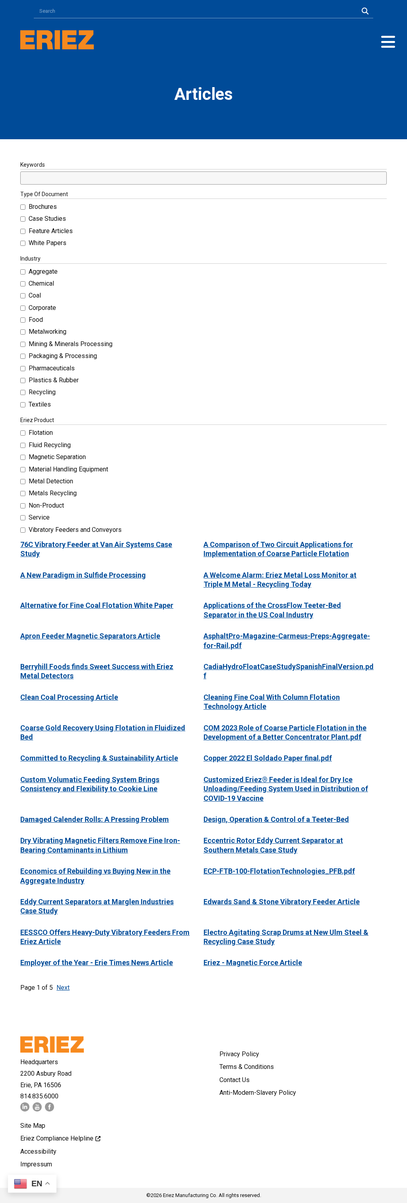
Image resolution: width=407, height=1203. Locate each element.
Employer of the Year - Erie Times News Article (96, 962)
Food (36, 319)
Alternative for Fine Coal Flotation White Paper (96, 605)
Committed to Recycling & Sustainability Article (99, 758)
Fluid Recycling (50, 445)
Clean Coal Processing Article (69, 697)
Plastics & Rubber (54, 380)
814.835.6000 (39, 1096)
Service (39, 517)
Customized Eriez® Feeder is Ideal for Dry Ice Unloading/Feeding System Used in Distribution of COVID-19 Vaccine (286, 788)
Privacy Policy (239, 1054)
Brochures (43, 206)
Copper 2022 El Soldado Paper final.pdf (268, 758)
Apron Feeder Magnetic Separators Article (90, 636)
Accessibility (38, 1151)
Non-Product (46, 505)
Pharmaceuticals (52, 368)
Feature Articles (51, 231)
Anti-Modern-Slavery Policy (257, 1092)
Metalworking (47, 331)
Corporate (42, 307)
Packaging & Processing (63, 356)
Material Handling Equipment (68, 469)
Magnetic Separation (57, 457)
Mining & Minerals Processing (70, 344)
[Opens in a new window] (24, 1109)
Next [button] (63, 987)
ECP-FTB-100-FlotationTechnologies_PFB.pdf (279, 871)
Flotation (41, 432)
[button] (388, 42)
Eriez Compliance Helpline (56, 1138)
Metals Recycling (53, 493)
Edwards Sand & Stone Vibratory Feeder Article (282, 901)
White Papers (47, 243)
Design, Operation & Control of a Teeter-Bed (276, 819)
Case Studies (47, 218)
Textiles (40, 404)
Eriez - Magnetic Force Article (253, 962)
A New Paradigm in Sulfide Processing (83, 575)
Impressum (36, 1164)
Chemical (41, 283)
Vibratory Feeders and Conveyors (75, 529)
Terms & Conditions (246, 1067)
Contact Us (234, 1080)
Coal (35, 295)
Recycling (42, 392)
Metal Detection (51, 481)
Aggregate (43, 271)
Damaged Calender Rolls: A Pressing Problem (94, 819)
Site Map (32, 1125)
